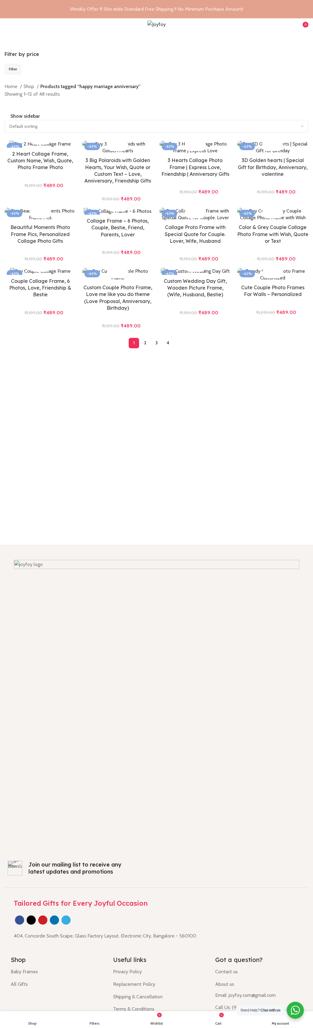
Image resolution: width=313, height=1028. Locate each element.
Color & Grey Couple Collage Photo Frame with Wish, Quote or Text (272, 234)
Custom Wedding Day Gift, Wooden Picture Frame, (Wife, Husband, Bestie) (195, 288)
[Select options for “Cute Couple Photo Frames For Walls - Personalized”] (267, 273)
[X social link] (31, 920)
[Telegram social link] (66, 920)
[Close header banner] (305, 9)
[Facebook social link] (19, 920)
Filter (13, 69)
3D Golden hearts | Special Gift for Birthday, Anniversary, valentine (272, 167)
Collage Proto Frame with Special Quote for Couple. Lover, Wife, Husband (195, 234)
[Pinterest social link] (42, 920)
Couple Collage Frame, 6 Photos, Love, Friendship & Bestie (40, 288)
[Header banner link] (147, 9)
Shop (29, 86)
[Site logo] (156, 24)
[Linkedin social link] (54, 920)
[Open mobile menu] (7, 24)
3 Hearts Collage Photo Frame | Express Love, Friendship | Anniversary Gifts (195, 167)
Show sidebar (25, 116)
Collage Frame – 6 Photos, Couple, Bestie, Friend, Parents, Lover (118, 228)
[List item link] (156, 972)
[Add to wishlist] (123, 145)
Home (12, 86)
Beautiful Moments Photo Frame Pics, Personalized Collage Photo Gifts (40, 234)
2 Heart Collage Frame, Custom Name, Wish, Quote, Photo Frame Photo (40, 161)
